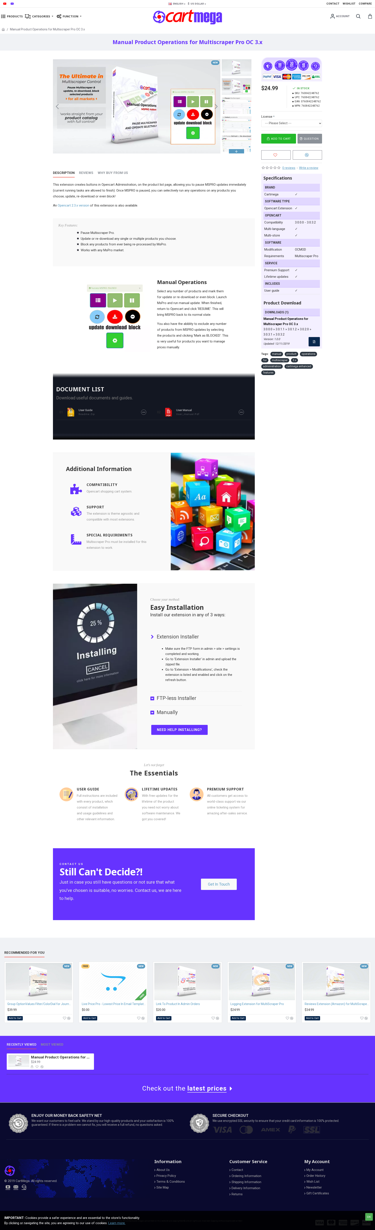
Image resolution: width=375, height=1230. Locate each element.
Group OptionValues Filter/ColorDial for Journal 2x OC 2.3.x (39, 1004)
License (266, 117)
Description (64, 173)
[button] (57, 106)
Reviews (86, 173)
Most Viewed (52, 1044)
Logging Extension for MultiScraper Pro (257, 1004)
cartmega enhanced (298, 366)
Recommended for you (24, 953)
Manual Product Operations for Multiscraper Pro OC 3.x (61, 1057)
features (268, 372)
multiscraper (280, 360)
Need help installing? (179, 730)
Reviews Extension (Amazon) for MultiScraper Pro (337, 1004)
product (291, 353)
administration (272, 366)
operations (308, 353)
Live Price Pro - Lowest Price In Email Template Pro (114, 1004)
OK (369, 1216)
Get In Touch (219, 884)
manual (276, 353)
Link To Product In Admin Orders (178, 1004)
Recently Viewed (21, 1044)
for (265, 360)
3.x (294, 360)
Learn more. (116, 1223)
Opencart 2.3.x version (73, 205)
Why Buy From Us (113, 173)
